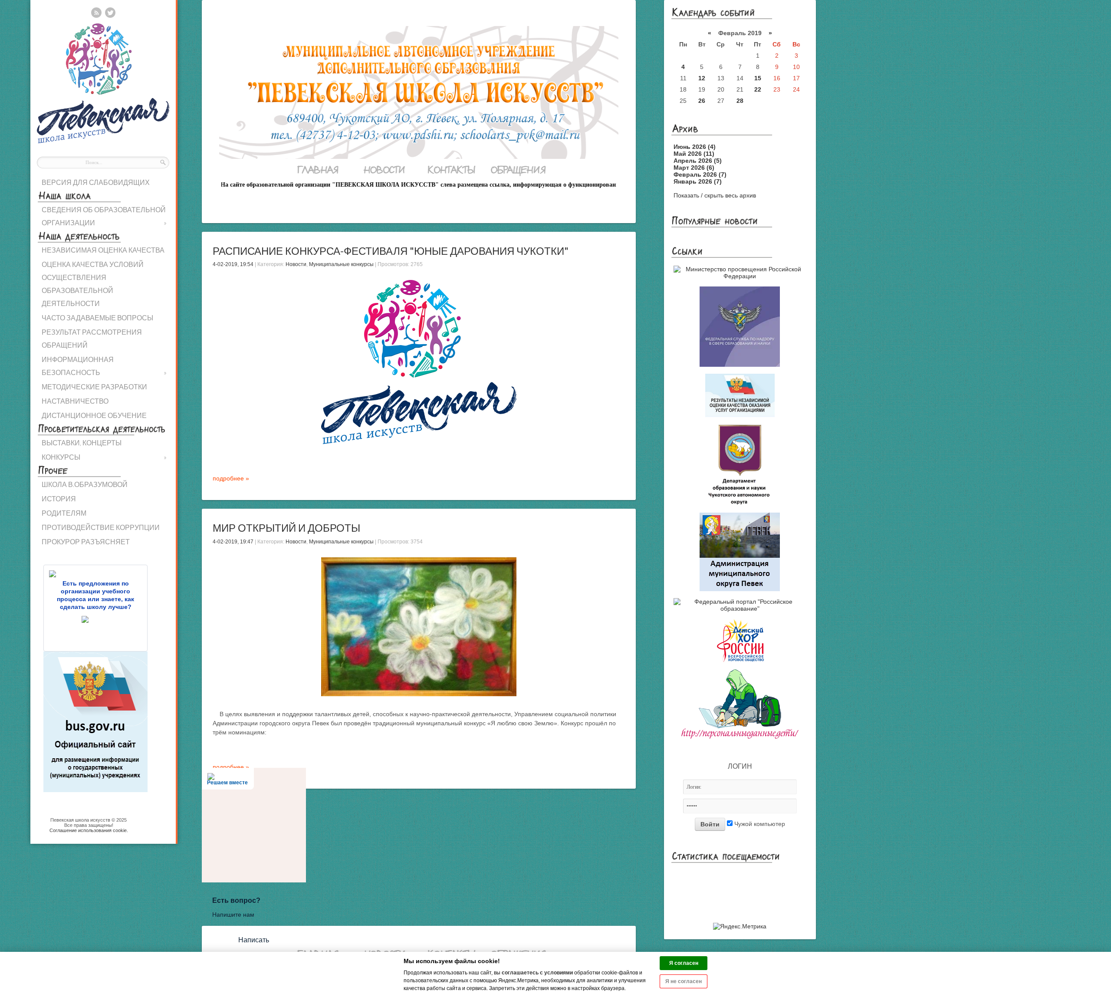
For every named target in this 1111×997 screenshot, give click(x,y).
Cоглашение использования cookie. (88, 830)
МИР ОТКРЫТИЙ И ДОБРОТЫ (286, 527)
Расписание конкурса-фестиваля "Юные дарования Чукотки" (391, 250)
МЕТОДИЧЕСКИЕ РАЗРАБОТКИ (94, 386)
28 (739, 100)
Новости (296, 264)
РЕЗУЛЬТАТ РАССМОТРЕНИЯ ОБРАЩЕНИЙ (92, 338)
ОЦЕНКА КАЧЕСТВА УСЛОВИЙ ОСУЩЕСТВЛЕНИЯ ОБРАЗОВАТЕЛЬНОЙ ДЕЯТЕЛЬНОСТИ (93, 283)
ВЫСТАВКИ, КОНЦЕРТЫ (82, 442)
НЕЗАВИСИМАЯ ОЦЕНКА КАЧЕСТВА (103, 250)
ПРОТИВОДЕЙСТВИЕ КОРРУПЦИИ (101, 527)
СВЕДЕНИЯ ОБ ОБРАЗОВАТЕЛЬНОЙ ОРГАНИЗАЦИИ (104, 216)
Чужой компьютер (759, 823)
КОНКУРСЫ (104, 457)
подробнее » (231, 478)
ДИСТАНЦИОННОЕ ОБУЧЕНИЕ (94, 415)
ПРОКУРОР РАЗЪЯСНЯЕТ (86, 541)
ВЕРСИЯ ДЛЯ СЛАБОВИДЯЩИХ (96, 182)
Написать (253, 940)
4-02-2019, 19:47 (233, 542)
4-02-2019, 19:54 (233, 264)
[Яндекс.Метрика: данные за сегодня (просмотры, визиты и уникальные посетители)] (739, 926)
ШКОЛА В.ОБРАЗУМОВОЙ (85, 484)
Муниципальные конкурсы (341, 264)
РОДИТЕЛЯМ (64, 513)
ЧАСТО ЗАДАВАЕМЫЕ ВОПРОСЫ (97, 317)
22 (757, 89)
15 (757, 78)
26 (701, 100)
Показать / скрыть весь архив (715, 195)
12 (701, 78)
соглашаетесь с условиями (537, 973)
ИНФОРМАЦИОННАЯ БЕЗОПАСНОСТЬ (104, 365)
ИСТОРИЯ (59, 498)
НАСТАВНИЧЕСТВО (75, 401)
